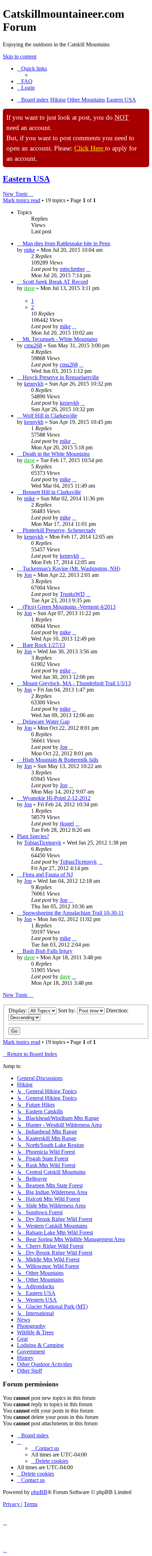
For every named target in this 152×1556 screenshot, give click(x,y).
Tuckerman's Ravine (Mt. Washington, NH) (71, 569)
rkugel (67, 823)
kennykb (33, 384)
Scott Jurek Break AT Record (55, 282)
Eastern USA (26, 178)
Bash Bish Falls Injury (47, 951)
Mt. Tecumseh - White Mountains (60, 339)
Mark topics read (21, 200)
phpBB (39, 1492)
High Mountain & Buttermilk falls (60, 760)
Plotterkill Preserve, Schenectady (59, 530)
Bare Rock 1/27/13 (44, 645)
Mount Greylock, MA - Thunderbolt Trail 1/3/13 (77, 683)
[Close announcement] (143, 114)
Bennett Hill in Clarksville (52, 492)
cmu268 (33, 345)
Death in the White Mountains (56, 454)
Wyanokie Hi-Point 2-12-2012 (56, 798)
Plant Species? (33, 836)
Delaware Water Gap (46, 722)
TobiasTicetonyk (42, 843)
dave (29, 288)
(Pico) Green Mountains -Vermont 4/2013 (69, 607)
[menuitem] (25, 81)
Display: (18, 1010)
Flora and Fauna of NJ (48, 874)
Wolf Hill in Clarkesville (50, 416)
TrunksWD (72, 594)
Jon (28, 575)
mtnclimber (72, 269)
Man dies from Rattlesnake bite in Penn (66, 243)
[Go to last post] (88, 269)
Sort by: (67, 1010)
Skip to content (19, 56)
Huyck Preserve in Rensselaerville (61, 377)
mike (29, 250)
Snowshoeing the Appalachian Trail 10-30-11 (73, 913)
